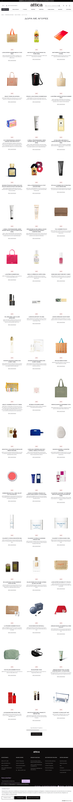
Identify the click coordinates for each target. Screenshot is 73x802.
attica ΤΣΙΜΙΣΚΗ (4, 765)
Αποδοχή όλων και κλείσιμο (33, 797)
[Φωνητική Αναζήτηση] (59, 5)
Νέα (60, 765)
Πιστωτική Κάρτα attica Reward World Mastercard (36, 762)
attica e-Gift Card (21, 770)
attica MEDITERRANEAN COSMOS (6, 768)
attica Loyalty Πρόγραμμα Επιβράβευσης (36, 765)
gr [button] (3, 5)
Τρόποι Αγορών (48, 770)
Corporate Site (63, 772)
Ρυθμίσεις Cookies (7, 797)
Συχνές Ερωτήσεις (49, 763)
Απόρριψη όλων (20, 797)
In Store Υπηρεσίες (49, 765)
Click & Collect (19, 767)
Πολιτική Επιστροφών (20, 765)
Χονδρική (62, 767)
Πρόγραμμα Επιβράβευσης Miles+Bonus (36, 769)
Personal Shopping (49, 767)
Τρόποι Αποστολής (20, 763)
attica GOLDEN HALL (5, 763)
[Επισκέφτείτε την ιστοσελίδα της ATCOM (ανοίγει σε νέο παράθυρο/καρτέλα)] (66, 800)
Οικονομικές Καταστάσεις (65, 770)
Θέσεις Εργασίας (63, 763)
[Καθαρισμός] (57, 5)
